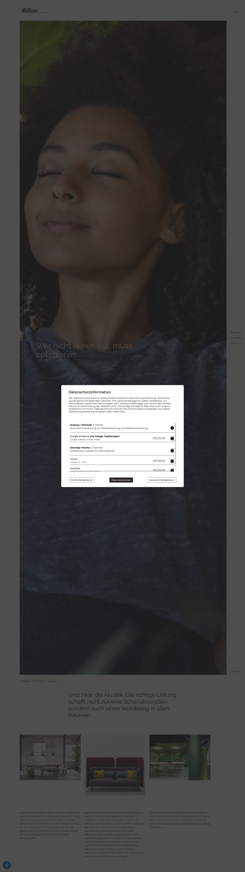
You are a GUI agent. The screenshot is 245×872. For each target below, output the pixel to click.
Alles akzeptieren (121, 480)
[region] (122, 447)
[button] (172, 428)
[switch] (172, 427)
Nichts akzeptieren (82, 480)
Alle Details (159, 437)
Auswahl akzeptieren (162, 480)
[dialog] (122, 436)
